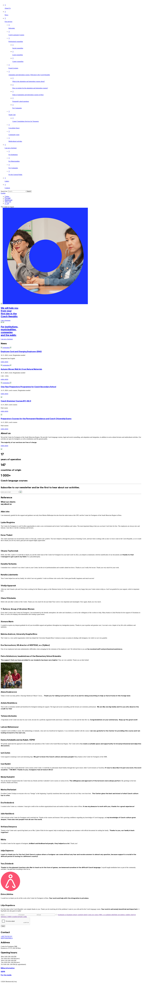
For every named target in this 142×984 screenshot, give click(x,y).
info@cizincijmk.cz (7, 938)
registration (6, 347)
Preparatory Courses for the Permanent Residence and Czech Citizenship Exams (36, 418)
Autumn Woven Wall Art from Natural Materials (21, 369)
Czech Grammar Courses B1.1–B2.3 (16, 401)
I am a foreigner (5, 320)
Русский (7, 198)
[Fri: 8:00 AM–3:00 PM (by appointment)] (71, 964)
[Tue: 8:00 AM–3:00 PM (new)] (71, 959)
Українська (8, 200)
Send (3, 926)
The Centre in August (8, 207)
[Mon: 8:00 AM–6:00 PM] (71, 957)
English (3, 193)
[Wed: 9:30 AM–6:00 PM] (71, 961)
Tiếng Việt (8, 202)
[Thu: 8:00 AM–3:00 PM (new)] (71, 962)
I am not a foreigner (7, 339)
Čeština (7, 196)
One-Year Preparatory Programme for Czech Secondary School (28, 387)
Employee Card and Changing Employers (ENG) (21, 351)
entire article (4, 362)
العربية (7, 203)
